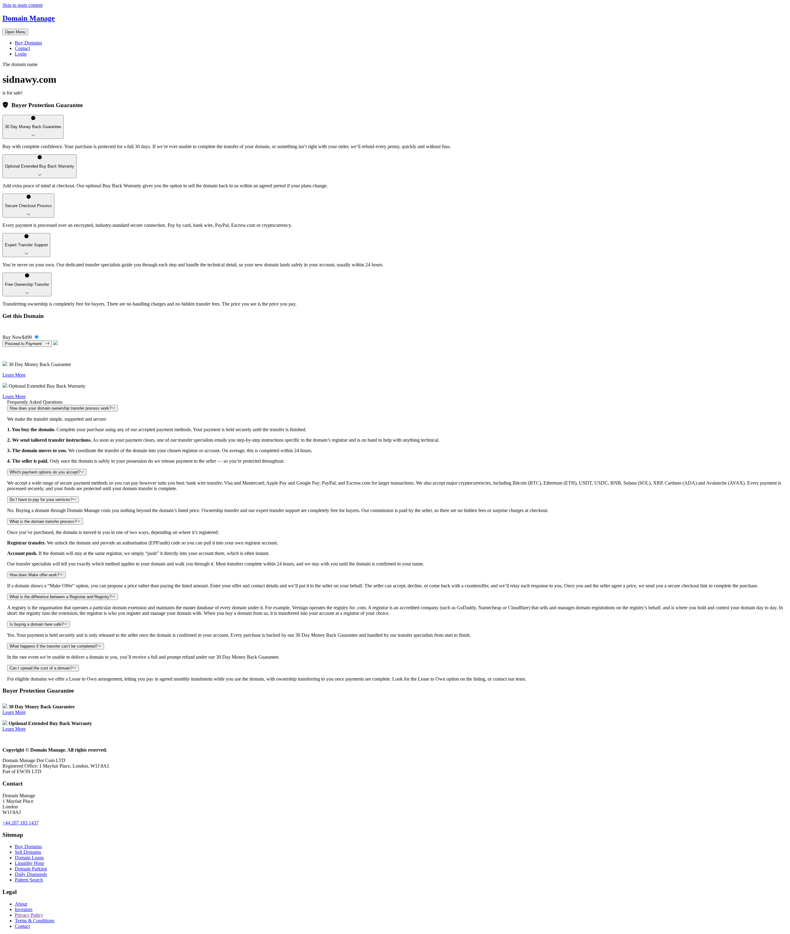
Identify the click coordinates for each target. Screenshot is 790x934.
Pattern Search (29, 879)
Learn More (14, 374)
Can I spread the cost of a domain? (41, 668)
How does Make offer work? (34, 575)
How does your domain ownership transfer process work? (60, 408)
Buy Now (17, 337)
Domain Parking (31, 868)
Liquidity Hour (29, 863)
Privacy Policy (29, 915)
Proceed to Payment (25, 343)
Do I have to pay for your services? (41, 499)
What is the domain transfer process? (43, 521)
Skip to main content (22, 5)
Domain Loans (29, 857)
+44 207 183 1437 (20, 822)
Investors (23, 909)
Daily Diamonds (31, 874)
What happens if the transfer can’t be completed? (54, 646)
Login (21, 53)
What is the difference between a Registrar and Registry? (60, 596)
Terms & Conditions (34, 920)
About (21, 904)
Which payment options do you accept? (45, 472)
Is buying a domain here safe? (37, 624)
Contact (22, 48)
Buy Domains (28, 42)
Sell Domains (28, 852)
